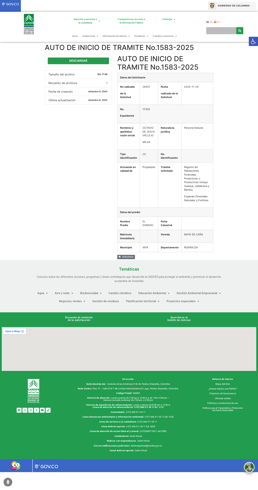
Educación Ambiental (152, 293)
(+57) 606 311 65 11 (144, 407)
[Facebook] (19, 410)
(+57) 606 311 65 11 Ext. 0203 (140, 426)
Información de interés (114, 36)
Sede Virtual (136, 436)
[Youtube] (42, 410)
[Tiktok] (48, 410)
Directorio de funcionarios (223, 393)
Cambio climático (120, 293)
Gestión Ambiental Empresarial (197, 293)
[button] (79, 319)
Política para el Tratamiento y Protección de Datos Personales (223, 409)
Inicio (75, 36)
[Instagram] (24, 410)
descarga (127, 257)
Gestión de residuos (105, 301)
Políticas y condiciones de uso (222, 403)
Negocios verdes (70, 301)
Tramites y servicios (163, 36)
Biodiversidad (89, 293)
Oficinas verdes (223, 398)
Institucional (88, 36)
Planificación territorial (141, 301)
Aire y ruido (62, 293)
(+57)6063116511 (148, 431)
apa (219, 384)
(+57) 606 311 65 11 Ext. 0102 (159, 416)
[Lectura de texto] (8, 482)
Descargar (78, 60)
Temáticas (139, 36)
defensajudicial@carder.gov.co (147, 445)
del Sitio (225, 384)
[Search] (239, 30)
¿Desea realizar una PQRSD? (223, 388)
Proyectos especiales (181, 301)
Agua (40, 293)
